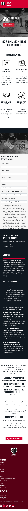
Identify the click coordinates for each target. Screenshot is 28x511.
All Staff (2, 469)
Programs (2, 485)
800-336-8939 (3, 495)
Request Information (13, 439)
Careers (2, 471)
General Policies (4, 481)
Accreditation (3, 464)
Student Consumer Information (7, 478)
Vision (1, 467)
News (1, 476)
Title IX (1, 483)
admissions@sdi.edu (5, 499)
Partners (2, 474)
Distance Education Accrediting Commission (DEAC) (13, 274)
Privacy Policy (3, 488)
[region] (14, 22)
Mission (2, 462)
